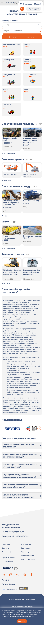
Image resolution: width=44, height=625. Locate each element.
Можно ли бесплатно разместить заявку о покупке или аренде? (22, 455)
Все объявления (8, 153)
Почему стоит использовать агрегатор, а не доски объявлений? (22, 485)
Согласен (22, 621)
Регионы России (27, 555)
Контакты (6, 548)
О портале (6, 544)
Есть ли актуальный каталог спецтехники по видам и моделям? (22, 496)
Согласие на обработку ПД (22, 606)
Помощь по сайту (28, 559)
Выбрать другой (33, 9)
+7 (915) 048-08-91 (21, 536)
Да (22, 9)
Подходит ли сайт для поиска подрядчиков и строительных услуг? (22, 475)
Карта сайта (25, 548)
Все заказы (6, 180)
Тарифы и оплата (8, 558)
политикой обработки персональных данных (18, 616)
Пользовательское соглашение (22, 599)
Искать (39, 30)
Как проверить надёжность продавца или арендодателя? (22, 465)
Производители (27, 552)
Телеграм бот (26, 544)
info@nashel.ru (16, 531)
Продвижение (7, 561)
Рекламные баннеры (6, 553)
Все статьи (6, 283)
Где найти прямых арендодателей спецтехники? (22, 445)
